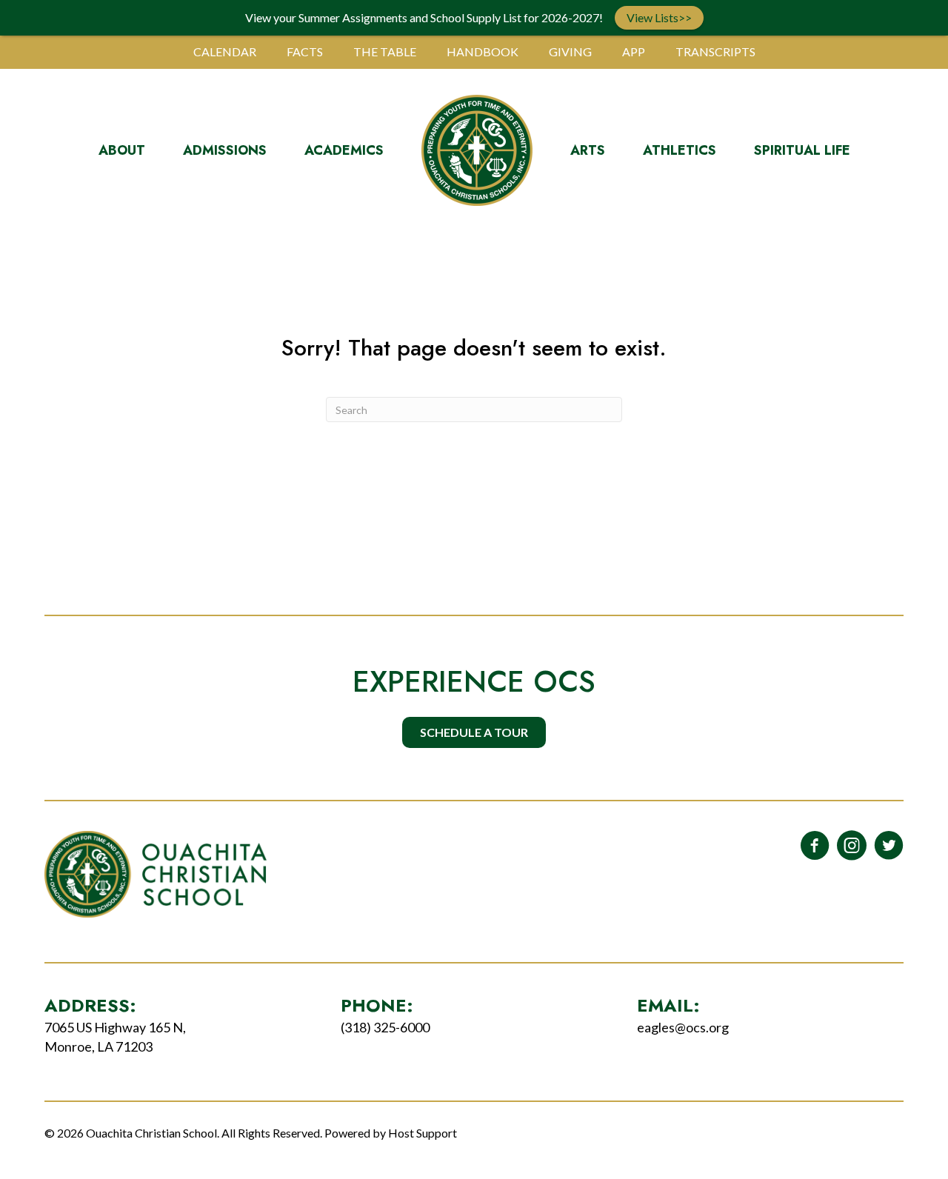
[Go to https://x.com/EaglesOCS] (889, 846)
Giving (570, 51)
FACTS (305, 51)
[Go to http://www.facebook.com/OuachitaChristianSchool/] (815, 846)
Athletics (679, 150)
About (122, 150)
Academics (344, 150)
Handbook (482, 51)
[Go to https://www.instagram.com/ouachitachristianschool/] (852, 846)
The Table (384, 51)
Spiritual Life (802, 150)
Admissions (225, 150)
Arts (587, 150)
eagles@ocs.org (683, 1027)
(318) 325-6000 (385, 1027)
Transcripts (715, 51)
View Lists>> (659, 17)
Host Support (422, 1133)
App (633, 51)
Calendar (224, 51)
